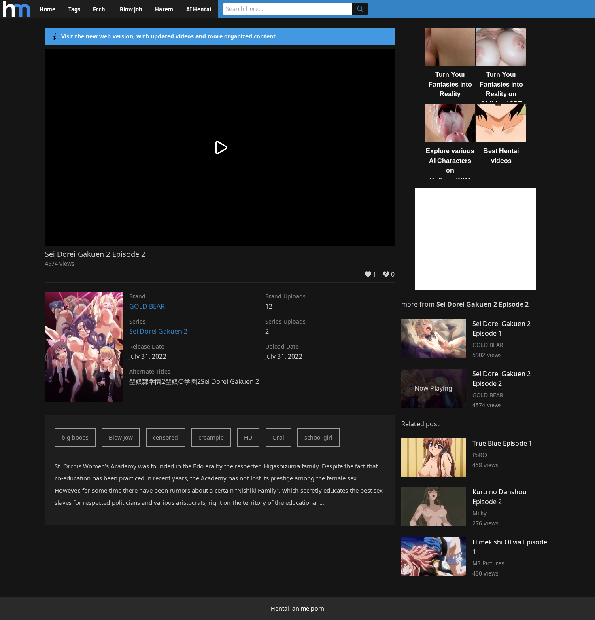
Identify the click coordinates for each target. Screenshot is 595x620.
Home (47, 9)
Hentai (280, 608)
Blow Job (131, 9)
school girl (318, 437)
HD (248, 437)
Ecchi (100, 9)
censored (165, 437)
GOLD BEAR (147, 306)
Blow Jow (121, 437)
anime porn (308, 608)
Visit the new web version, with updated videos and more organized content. (169, 36)
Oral (278, 437)
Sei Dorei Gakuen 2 (158, 331)
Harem (164, 9)
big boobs (75, 437)
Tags (74, 9)
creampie (211, 437)
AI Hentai (198, 9)
